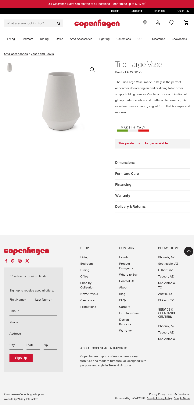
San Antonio (166, 339)
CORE (141, 38)
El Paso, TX (166, 300)
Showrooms (179, 38)
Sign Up (21, 358)
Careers (124, 307)
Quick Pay (183, 10)
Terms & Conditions (178, 394)
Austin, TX (165, 294)
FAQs (123, 300)
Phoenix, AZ (166, 257)
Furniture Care (129, 313)
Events (123, 257)
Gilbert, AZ (165, 270)
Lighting (104, 38)
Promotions (88, 307)
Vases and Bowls (42, 54)
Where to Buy (128, 274)
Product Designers (126, 266)
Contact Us (126, 281)
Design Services (125, 322)
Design (115, 10)
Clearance (158, 38)
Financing (159, 10)
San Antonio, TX (167, 285)
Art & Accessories (81, 38)
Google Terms (182, 398)
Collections (124, 38)
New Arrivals (89, 294)
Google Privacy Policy (159, 398)
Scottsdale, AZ (168, 263)
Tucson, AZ (166, 276)
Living (11, 38)
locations (104, 4)
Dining (44, 38)
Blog (122, 294)
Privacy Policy (157, 394)
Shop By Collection (87, 285)
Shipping (136, 10)
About (123, 287)
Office (59, 38)
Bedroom (27, 38)
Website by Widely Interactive (21, 398)
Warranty (125, 330)
